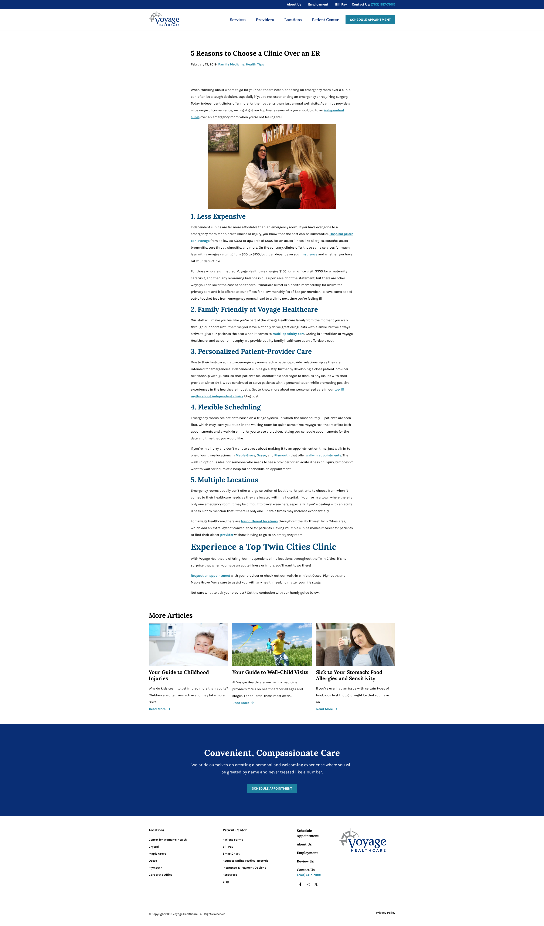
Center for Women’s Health (168, 839)
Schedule (304, 830)
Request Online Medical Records (245, 860)
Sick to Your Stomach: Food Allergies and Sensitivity (349, 675)
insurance (309, 254)
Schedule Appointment (370, 20)
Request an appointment (210, 575)
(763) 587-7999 (383, 4)
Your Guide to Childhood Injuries (179, 675)
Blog (226, 882)
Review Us (305, 861)
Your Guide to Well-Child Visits (270, 672)
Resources (230, 874)
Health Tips (255, 64)
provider (226, 535)
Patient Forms (233, 839)
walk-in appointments (323, 455)
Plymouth (282, 455)
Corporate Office (160, 874)
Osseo (261, 455)
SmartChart (231, 853)
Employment (307, 853)
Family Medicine (231, 64)
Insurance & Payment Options (244, 867)
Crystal (154, 846)
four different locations (259, 521)
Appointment (308, 836)
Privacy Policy (385, 913)
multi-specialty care (288, 334)
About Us (304, 844)
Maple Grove (245, 455)
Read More (157, 709)
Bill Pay (228, 846)
